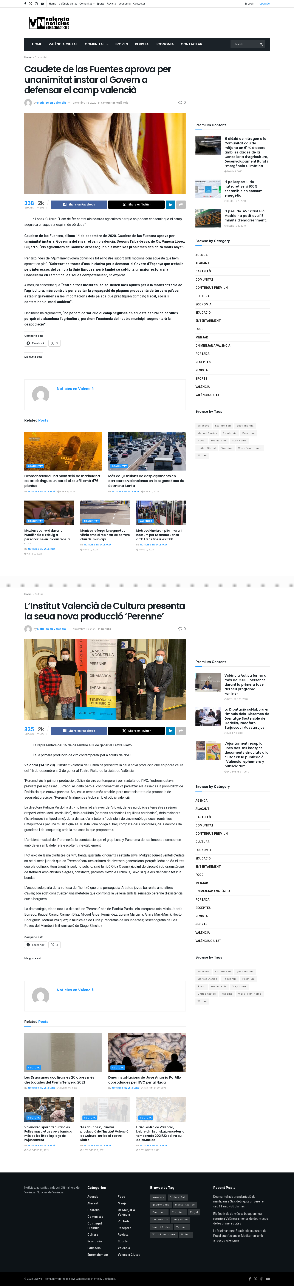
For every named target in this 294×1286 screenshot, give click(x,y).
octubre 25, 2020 (237, 699)
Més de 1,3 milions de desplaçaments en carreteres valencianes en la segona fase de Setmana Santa (146, 481)
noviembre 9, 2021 (93, 1150)
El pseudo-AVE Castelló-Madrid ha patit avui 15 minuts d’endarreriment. (245, 216)
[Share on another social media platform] (181, 205)
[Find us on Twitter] (30, 4)
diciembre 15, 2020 (84, 103)
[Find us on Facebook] (25, 4)
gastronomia (245, 426)
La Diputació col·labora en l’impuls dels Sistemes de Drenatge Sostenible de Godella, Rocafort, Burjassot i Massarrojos (246, 718)
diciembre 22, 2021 (154, 1088)
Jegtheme (109, 1279)
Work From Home (250, 448)
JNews (38, 1279)
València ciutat (68, 4)
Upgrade (265, 4)
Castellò (203, 271)
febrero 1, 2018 (236, 226)
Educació (203, 312)
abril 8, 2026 (67, 491)
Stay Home (239, 440)
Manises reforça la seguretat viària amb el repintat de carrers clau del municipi (105, 534)
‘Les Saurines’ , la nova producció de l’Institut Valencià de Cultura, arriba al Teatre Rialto (104, 1133)
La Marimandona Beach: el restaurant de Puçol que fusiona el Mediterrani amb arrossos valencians (239, 1236)
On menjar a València (212, 345)
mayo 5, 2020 (234, 171)
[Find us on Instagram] (36, 4)
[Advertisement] (191, 22)
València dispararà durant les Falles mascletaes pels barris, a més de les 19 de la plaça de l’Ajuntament (48, 1133)
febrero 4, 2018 (236, 201)
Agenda (201, 255)
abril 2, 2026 (151, 491)
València (122, 103)
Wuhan (202, 455)
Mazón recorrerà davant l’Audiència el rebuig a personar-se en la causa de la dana (47, 536)
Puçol (202, 440)
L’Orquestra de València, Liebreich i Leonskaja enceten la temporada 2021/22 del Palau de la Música (160, 1133)
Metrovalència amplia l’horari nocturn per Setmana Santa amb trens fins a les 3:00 (159, 534)
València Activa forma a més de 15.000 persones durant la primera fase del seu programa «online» (245, 684)
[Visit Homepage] (49, 22)
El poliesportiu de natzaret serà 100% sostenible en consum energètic (243, 189)
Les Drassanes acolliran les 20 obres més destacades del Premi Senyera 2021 (59, 1080)
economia (125, 4)
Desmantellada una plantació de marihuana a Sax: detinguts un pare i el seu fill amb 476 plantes (62, 481)
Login (250, 4)
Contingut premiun (211, 288)
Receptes (203, 362)
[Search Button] (261, 44)
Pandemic (230, 433)
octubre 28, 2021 (148, 1150)
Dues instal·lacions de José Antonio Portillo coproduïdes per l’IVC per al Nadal (144, 1080)
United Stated (207, 448)
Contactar (139, 4)
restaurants (219, 440)
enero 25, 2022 (68, 1088)
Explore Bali (223, 426)
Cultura (202, 296)
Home (52, 4)
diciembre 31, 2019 (237, 772)
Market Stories (207, 433)
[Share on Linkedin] (170, 205)
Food (199, 329)
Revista (111, 4)
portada (202, 354)
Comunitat (85, 4)
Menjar (201, 337)
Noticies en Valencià (51, 103)
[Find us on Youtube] (42, 4)
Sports (100, 4)
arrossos (203, 426)
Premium (248, 433)
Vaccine (227, 448)
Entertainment (208, 321)
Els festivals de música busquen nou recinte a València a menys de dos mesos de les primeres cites (240, 1219)
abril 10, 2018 (234, 733)
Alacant (202, 263)
